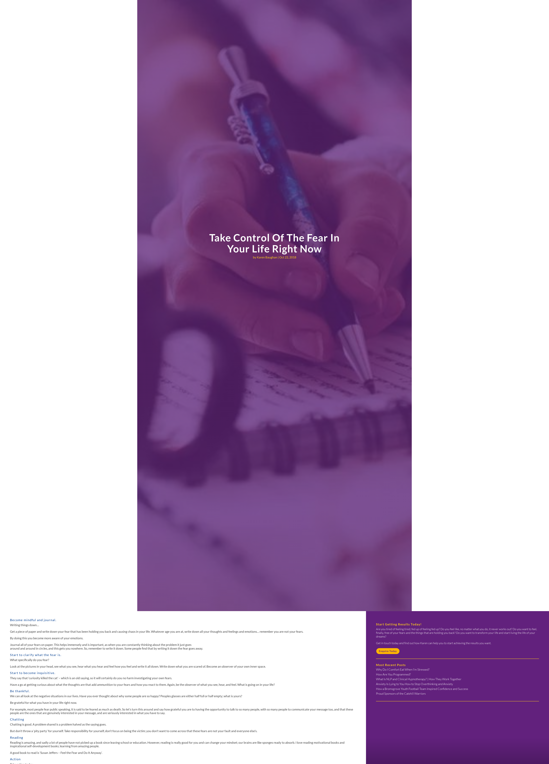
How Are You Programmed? (393, 674)
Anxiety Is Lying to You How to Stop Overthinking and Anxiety (414, 684)
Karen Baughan (267, 257)
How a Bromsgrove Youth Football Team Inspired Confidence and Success (422, 689)
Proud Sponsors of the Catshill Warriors (401, 693)
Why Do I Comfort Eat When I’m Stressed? (402, 669)
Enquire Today (388, 651)
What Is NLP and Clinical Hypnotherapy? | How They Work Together (418, 679)
